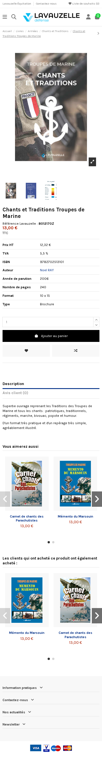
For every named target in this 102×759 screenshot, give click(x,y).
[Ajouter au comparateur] (75, 351)
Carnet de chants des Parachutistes (27, 518)
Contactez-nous (46, 3)
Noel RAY (47, 270)
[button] (49, 542)
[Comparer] (26, 509)
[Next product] (98, 33)
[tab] (51, 393)
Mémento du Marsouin (75, 516)
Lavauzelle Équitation (17, 3)
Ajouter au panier (54, 336)
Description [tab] (13, 383)
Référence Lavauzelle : (20, 224)
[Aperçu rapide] (33, 509)
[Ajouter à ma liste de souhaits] (26, 351)
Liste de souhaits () (85, 3)
